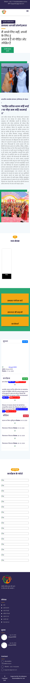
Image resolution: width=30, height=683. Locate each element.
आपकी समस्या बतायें (7, 50)
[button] (27, 11)
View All (25, 341)
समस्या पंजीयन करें (15, 301)
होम (4, 605)
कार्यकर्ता (15, 324)
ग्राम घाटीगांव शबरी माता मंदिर (10, 448)
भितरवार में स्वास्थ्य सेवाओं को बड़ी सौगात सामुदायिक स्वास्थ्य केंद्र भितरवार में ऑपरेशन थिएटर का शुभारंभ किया (14, 404)
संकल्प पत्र (6, 616)
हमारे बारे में (6, 608)
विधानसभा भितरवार (7, 425)
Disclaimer (6, 622)
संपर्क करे (5, 619)
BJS (5, 680)
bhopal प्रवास (13, 364)
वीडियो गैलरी (6, 613)
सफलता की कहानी (15, 312)
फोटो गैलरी (6, 611)
